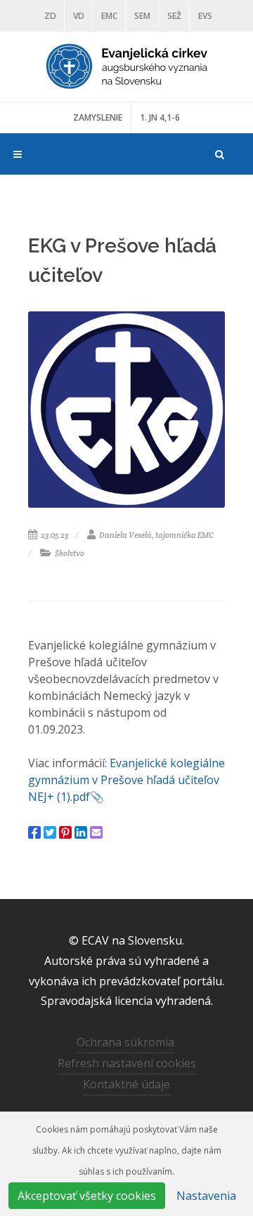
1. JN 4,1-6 (160, 117)
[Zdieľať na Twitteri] (50, 832)
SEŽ (174, 16)
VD (78, 16)
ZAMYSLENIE (97, 117)
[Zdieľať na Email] (96, 832)
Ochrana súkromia (125, 1042)
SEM (142, 16)
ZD (50, 16)
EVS (205, 16)
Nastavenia (206, 1195)
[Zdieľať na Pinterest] (65, 832)
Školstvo (68, 553)
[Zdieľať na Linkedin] (80, 832)
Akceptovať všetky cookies (87, 1195)
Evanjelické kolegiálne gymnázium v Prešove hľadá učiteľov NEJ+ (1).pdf (126, 779)
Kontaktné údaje (126, 1084)
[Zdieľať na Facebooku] (34, 832)
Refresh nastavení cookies (127, 1063)
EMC (109, 16)
